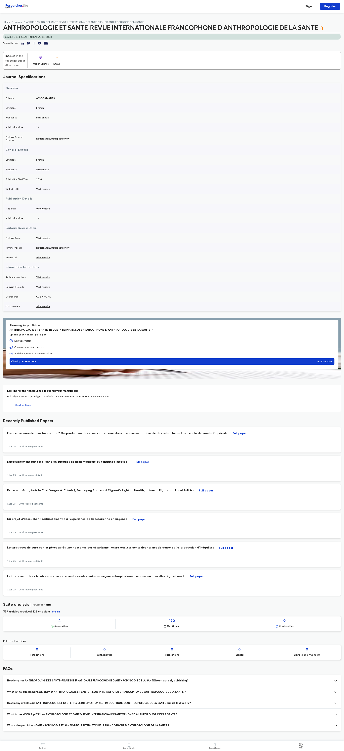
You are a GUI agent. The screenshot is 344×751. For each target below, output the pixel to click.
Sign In (310, 6)
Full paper (240, 433)
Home (7, 21)
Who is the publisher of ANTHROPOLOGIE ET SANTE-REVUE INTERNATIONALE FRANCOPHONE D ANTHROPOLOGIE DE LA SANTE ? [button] (88, 725)
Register (330, 6)
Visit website (43, 188)
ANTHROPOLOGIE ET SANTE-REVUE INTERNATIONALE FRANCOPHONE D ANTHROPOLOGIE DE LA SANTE (85, 21)
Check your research (172, 361)
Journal (18, 21)
